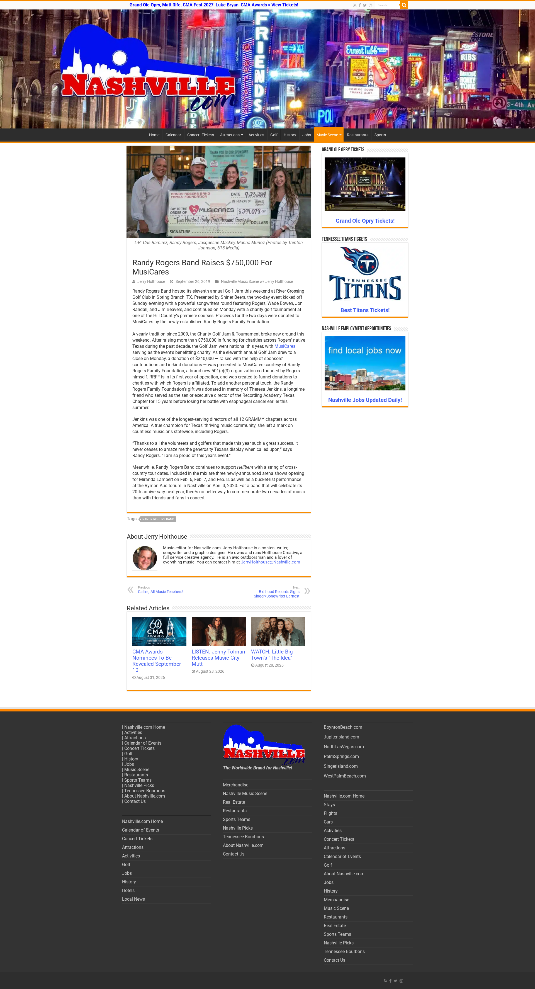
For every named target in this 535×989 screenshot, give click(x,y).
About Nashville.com (144, 796)
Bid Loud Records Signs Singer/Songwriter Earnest (277, 592)
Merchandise (235, 785)
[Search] (404, 5)
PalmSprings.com (341, 756)
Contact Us (135, 801)
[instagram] (370, 5)
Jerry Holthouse (151, 281)
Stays (329, 804)
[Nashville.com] (267, 68)
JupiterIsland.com (341, 737)
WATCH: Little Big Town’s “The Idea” (272, 655)
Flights (330, 813)
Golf (274, 135)
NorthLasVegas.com (344, 746)
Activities (256, 135)
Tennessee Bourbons (144, 790)
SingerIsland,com (341, 766)
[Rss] (355, 5)
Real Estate (234, 802)
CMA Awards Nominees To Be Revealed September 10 (156, 661)
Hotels (128, 890)
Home (154, 135)
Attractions (230, 135)
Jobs (306, 135)
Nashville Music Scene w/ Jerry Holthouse (257, 281)
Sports (380, 135)
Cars (328, 822)
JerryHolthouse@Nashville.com (270, 562)
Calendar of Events (142, 743)
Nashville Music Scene (245, 793)
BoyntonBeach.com (343, 727)
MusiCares (284, 346)
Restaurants (357, 135)
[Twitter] (365, 5)
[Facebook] (359, 5)
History (290, 135)
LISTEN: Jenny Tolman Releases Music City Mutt (218, 658)
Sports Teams (138, 780)
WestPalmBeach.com (345, 776)
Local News (133, 899)
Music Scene (327, 135)
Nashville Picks (139, 785)
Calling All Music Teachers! (160, 590)
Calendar (173, 135)
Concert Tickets (200, 135)
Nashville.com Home (144, 727)
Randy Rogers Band (158, 519)
